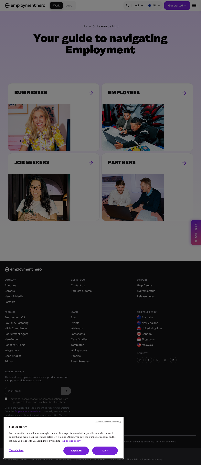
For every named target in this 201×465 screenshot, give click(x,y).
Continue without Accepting (108, 421)
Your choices (16, 450)
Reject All (76, 450)
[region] (63, 438)
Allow (105, 450)
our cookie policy (71, 440)
